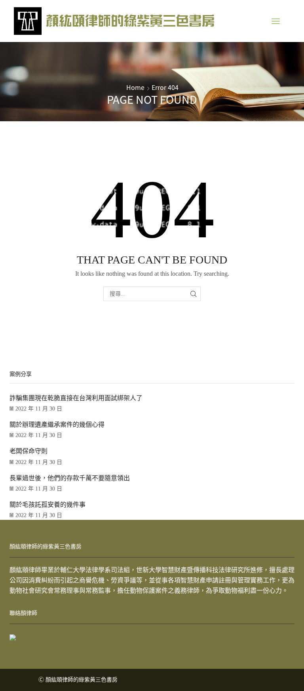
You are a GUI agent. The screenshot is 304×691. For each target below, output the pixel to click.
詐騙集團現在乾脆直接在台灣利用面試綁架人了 (76, 398)
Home (135, 87)
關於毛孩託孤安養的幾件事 (48, 504)
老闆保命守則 (29, 451)
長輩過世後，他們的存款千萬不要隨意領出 (70, 478)
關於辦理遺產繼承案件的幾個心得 (57, 424)
